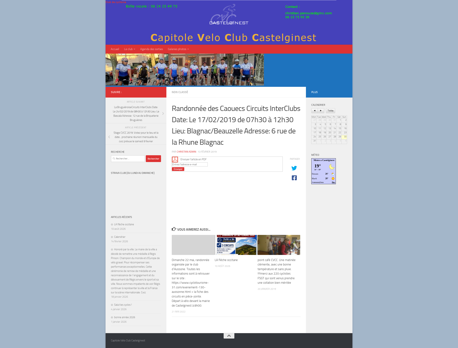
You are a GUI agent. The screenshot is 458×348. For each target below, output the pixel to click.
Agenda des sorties (151, 49)
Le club (128, 49)
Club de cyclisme (116, 2)
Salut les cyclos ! (123, 304)
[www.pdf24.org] (175, 159)
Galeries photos (177, 49)
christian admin (186, 151)
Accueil (115, 49)
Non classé (180, 92)
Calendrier (119, 236)
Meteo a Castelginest (324, 160)
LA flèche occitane (226, 260)
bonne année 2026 (124, 317)
